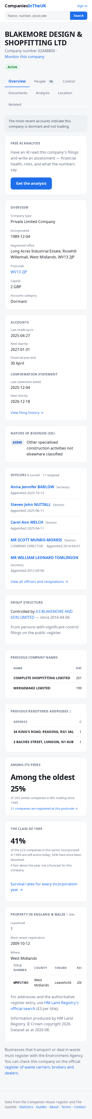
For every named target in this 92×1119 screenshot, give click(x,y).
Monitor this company (24, 56)
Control (69, 81)
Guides (41, 1107)
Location (65, 92)
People (43, 81)
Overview (17, 81)
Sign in (82, 6)
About (54, 1107)
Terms (66, 1107)
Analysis (43, 92)
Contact (80, 1107)
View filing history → (27, 412)
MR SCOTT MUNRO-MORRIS (36, 540)
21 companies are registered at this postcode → (44, 808)
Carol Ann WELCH (27, 522)
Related (14, 104)
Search (79, 15)
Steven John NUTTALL (31, 504)
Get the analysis (31, 183)
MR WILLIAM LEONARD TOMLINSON (44, 557)
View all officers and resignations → (39, 581)
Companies (25, 5)
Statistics (26, 1107)
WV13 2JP (19, 271)
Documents (17, 92)
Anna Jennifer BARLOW (32, 486)
